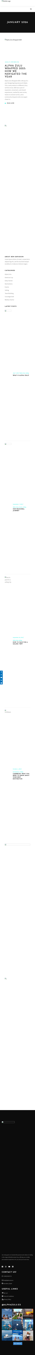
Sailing (7, 290)
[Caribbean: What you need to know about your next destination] (8, 774)
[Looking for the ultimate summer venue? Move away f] (17, 1335)
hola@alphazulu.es (8, 1280)
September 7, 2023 (18, 504)
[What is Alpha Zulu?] (8, 374)
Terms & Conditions (8, 1296)
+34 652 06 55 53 (7, 1276)
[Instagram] (1, 674)
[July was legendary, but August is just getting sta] (17, 1324)
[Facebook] (1, 672)
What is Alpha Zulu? (21, 375)
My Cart (6, 1293)
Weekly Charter (9, 300)
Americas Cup (9, 277)
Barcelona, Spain (7, 1283)
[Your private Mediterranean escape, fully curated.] (28, 1335)
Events (7, 287)
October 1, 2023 (17, 769)
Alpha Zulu (16, 62)
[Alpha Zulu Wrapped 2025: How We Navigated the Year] (17, 48)
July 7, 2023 (16, 373)
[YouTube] (1, 677)
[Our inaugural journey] (8, 507)
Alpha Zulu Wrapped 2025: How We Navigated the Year (16, 71)
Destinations (8, 284)
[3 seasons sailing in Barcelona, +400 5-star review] (28, 1314)
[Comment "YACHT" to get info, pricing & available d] (7, 1335)
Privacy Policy (7, 1299)
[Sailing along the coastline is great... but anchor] (7, 1324)
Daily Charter (9, 281)
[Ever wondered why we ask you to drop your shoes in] (17, 1314)
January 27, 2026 (9, 62)
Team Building (9, 293)
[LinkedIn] (1, 680)
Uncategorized (9, 297)
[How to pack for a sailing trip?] (8, 640)
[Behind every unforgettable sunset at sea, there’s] (7, 1314)
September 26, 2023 (18, 637)
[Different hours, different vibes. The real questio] (28, 1324)
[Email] (1, 683)
